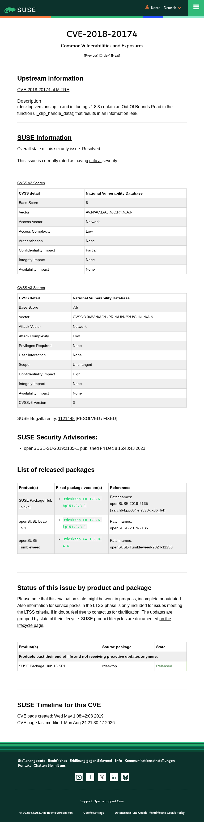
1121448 (66, 418)
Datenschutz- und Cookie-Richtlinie (138, 813)
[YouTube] (79, 777)
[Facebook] (90, 777)
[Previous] (91, 55)
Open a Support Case (109, 801)
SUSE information (44, 137)
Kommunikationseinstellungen (150, 760)
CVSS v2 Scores (31, 183)
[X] (102, 777)
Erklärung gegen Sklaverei (91, 760)
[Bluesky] (125, 777)
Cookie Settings (93, 813)
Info (118, 760)
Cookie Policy (176, 813)
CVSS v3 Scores (31, 288)
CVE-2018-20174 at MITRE (43, 89)
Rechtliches (57, 760)
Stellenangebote (31, 760)
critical (95, 160)
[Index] (104, 55)
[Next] (115, 55)
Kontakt (24, 765)
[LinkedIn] (114, 777)
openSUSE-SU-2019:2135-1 (51, 448)
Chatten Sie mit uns (49, 765)
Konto (155, 8)
